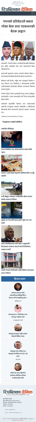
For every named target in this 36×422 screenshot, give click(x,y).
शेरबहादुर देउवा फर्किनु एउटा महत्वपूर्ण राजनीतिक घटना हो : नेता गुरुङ (18, 354)
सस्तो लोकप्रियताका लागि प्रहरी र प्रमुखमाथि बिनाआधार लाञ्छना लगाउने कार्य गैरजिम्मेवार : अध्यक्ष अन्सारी (16, 246)
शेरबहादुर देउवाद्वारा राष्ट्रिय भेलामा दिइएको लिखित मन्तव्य (18, 335)
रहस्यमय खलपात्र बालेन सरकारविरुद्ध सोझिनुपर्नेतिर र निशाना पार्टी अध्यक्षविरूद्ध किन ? (18, 295)
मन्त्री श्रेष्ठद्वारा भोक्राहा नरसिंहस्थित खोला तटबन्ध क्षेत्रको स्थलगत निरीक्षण (16, 198)
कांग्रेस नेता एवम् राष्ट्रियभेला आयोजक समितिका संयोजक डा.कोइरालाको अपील (18, 375)
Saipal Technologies (19, 420)
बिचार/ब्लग (19, 279)
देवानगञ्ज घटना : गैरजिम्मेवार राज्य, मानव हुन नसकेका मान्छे (18, 315)
